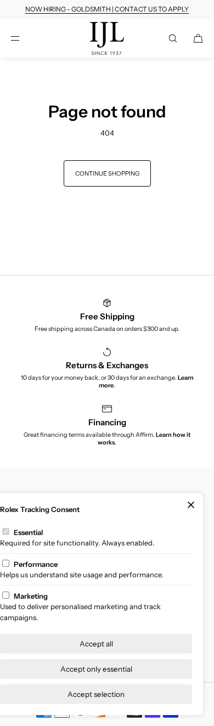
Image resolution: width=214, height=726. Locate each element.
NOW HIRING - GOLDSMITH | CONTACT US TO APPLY (107, 9)
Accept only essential (96, 669)
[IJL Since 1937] (107, 38)
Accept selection (96, 694)
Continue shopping (107, 173)
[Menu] (24, 38)
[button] (172, 38)
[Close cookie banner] (191, 505)
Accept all (96, 643)
